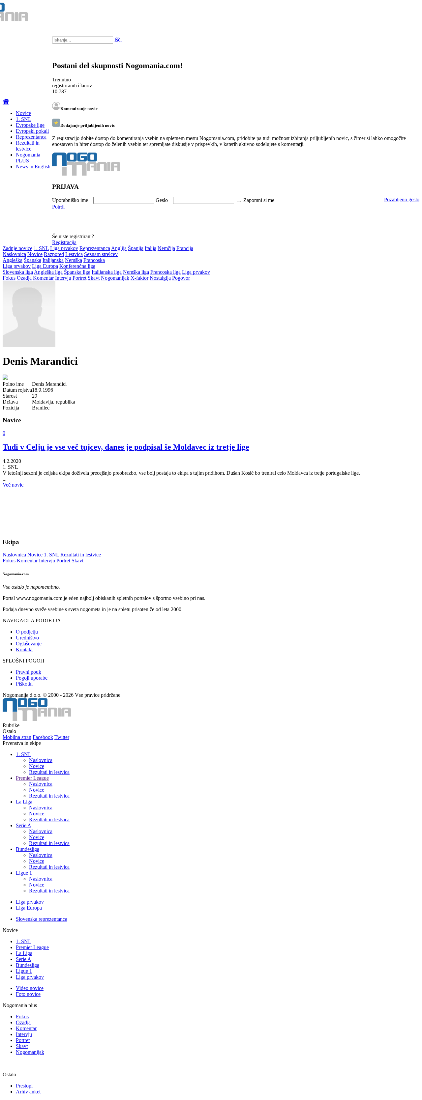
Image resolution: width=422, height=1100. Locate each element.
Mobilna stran (17, 737)
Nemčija (166, 248)
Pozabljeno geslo (401, 199)
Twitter (61, 737)
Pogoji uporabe (31, 678)
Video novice (30, 988)
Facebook (43, 737)
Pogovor (181, 278)
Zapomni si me (258, 200)
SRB (390, 13)
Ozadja (24, 278)
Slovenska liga (18, 272)
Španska (32, 260)
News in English (33, 166)
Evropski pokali (32, 131)
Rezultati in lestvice (28, 146)
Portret (79, 278)
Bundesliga (27, 849)
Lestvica (74, 254)
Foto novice (28, 994)
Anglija (119, 248)
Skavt (94, 278)
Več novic (13, 485)
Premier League (32, 778)
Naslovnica (14, 254)
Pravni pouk (28, 672)
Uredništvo (27, 637)
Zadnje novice (17, 248)
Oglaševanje (29, 643)
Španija (135, 248)
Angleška (12, 260)
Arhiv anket (28, 1091)
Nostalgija (160, 278)
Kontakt (24, 649)
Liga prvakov (64, 248)
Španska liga (77, 272)
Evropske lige (30, 125)
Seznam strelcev (101, 254)
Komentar (43, 278)
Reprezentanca (31, 137)
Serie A (23, 825)
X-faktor (139, 278)
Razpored (54, 254)
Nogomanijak (115, 278)
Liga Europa (45, 266)
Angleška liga (48, 272)
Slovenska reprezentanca (41, 919)
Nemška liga (136, 272)
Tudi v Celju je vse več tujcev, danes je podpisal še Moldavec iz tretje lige (126, 447)
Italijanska (53, 260)
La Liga (24, 801)
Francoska (94, 260)
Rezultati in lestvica (49, 772)
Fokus (9, 278)
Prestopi (24, 1085)
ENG (404, 13)
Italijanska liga (107, 272)
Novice (23, 113)
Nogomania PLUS (28, 157)
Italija (150, 248)
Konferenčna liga (77, 266)
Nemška (73, 260)
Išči (118, 39)
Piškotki (24, 684)
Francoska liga (165, 272)
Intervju (63, 278)
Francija (184, 248)
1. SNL (23, 119)
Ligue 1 (24, 873)
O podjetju (27, 632)
